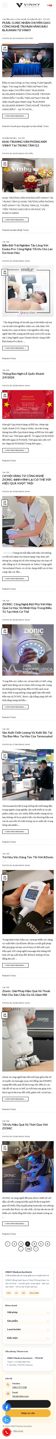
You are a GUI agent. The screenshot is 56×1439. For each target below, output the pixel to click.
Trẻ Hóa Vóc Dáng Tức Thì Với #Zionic (27, 857)
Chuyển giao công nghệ (14, 19)
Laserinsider (28, 1329)
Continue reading (15, 116)
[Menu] (5, 5)
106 (28, 1248)
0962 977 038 (19, 1387)
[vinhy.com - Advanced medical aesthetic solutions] (28, 5)
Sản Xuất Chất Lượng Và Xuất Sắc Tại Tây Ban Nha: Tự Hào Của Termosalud (27, 734)
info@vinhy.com (20, 1396)
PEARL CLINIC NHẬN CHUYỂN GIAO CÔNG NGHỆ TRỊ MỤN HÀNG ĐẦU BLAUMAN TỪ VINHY (26, 26)
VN (48, 5)
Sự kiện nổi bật (34, 19)
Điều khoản (18, 1431)
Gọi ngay (28, 1403)
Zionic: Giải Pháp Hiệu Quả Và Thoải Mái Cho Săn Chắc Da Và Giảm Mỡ (26, 992)
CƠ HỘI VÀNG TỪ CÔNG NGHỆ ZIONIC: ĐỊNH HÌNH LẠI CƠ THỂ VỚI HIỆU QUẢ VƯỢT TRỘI (26, 479)
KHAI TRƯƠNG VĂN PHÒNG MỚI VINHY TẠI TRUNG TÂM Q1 (24, 143)
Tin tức (46, 19)
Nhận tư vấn (28, 1413)
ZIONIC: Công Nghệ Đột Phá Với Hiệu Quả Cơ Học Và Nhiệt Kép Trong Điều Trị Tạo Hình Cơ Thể (27, 607)
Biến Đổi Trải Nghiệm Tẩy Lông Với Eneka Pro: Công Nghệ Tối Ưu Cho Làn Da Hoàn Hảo (27, 249)
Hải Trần (29, 38)
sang (27, 261)
